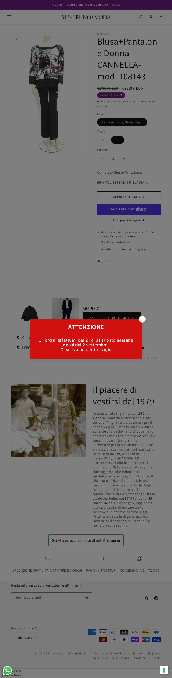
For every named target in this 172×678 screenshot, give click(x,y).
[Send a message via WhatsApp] (7, 670)
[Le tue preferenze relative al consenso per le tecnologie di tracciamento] (164, 670)
